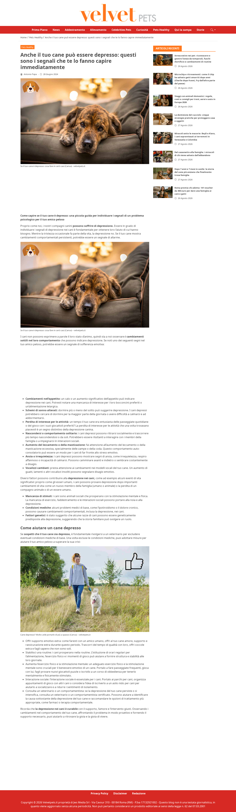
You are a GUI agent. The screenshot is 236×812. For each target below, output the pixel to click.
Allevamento (98, 30)
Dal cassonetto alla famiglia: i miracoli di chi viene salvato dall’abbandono (194, 154)
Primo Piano (40, 30)
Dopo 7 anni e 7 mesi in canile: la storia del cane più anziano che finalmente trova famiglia (194, 172)
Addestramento (75, 30)
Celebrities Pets (121, 30)
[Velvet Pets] (118, 12)
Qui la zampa (183, 30)
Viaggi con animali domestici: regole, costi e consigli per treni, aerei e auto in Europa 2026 (195, 99)
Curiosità (142, 30)
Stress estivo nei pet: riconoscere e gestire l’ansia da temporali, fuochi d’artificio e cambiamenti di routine (193, 58)
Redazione (138, 793)
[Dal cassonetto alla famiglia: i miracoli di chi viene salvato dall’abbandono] (163, 157)
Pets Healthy (161, 30)
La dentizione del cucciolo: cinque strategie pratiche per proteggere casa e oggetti (195, 117)
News (56, 30)
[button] (213, 30)
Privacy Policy (99, 793)
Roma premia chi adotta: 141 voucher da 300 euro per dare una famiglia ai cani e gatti (194, 190)
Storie (200, 30)
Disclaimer (120, 793)
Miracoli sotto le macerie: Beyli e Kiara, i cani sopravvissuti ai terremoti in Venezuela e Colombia (195, 136)
